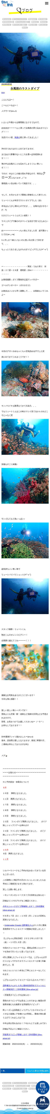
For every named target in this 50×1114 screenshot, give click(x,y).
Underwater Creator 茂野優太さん (19, 925)
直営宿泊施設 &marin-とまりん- (42, 1102)
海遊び (17, 137)
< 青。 (4, 1071)
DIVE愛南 (7, 3)
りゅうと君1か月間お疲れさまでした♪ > (38, 1072)
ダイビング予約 (42, 1087)
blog (3, 93)
